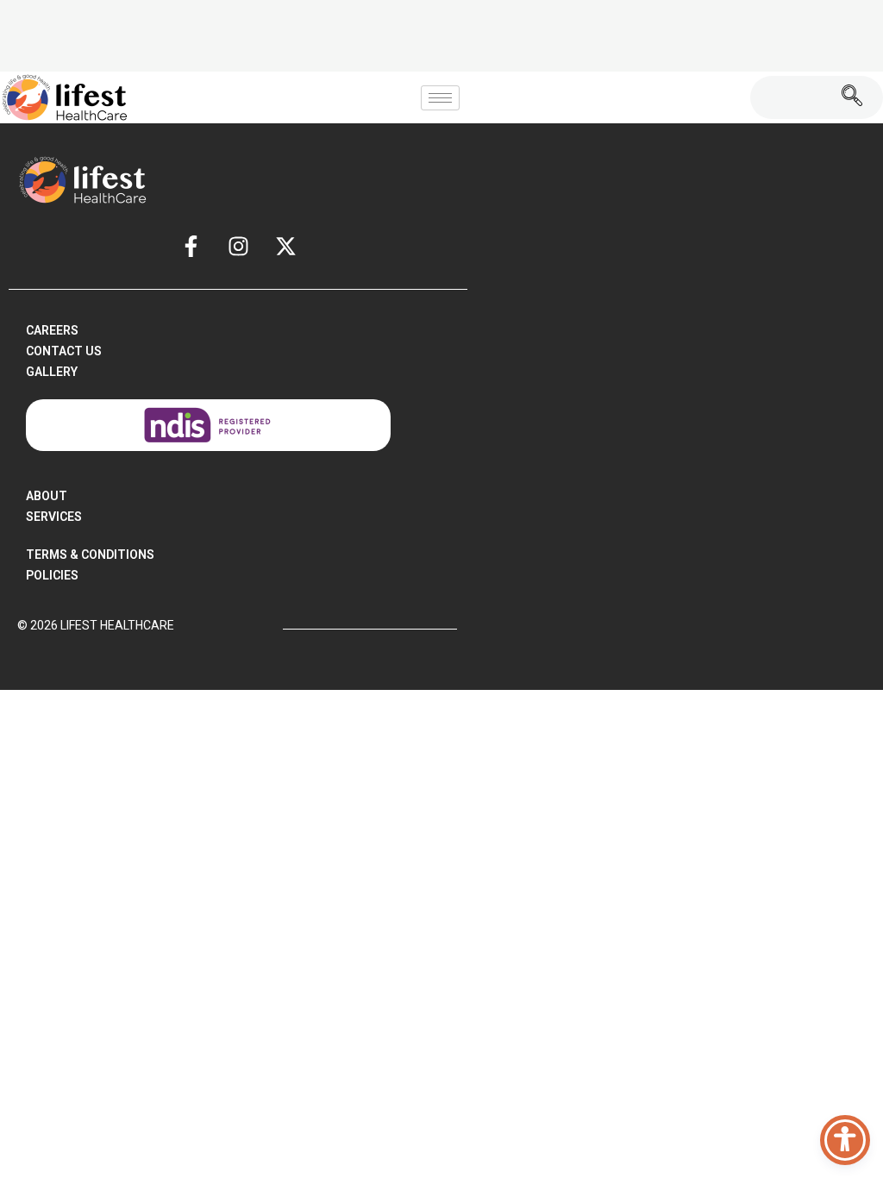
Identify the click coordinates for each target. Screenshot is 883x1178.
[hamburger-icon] (440, 97)
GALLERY (52, 372)
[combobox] (785, 97)
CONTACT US (64, 351)
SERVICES (54, 516)
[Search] (852, 97)
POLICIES (52, 575)
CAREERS (52, 330)
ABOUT (46, 496)
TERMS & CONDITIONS (90, 554)
